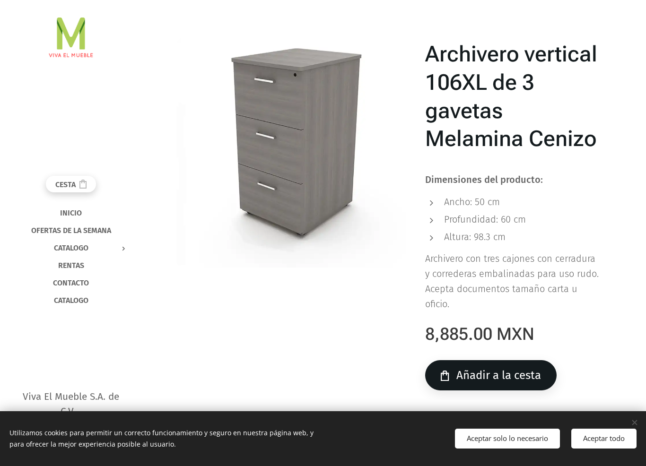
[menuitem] (71, 212)
